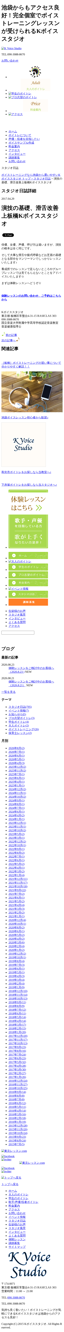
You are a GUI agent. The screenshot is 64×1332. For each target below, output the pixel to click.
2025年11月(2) (17, 770)
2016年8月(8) (17, 1095)
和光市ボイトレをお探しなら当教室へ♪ (26, 472)
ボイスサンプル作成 (21, 142)
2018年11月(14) (18, 994)
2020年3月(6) (17, 942)
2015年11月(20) (18, 1129)
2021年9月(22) (17, 890)
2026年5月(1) (17, 759)
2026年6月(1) (17, 755)
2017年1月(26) (17, 1077)
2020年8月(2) (17, 927)
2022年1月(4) (17, 875)
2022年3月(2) (17, 871)
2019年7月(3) (17, 964)
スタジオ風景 (17, 614)
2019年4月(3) (17, 976)
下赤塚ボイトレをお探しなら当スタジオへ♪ (29, 484)
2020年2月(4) (17, 946)
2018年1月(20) (17, 1032)
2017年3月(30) (17, 1069)
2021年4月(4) (17, 905)
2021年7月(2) (17, 893)
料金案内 (14, 146)
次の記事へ (8, 340)
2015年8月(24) (17, 1140)
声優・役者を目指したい (24, 138)
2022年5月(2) (17, 864)
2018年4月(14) (17, 1020)
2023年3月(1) (17, 837)
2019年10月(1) (17, 957)
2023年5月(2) (17, 834)
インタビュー (17, 153)
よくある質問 (17, 622)
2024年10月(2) (17, 796)
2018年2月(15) (17, 1028)
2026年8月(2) (17, 748)
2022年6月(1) (17, 860)
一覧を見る (8, 691)
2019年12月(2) (17, 953)
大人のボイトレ (18, 1194)
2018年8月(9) (17, 1006)
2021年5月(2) (17, 901)
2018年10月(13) (18, 998)
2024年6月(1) (17, 811)
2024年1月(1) (17, 819)
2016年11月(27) (18, 1084)
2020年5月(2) (17, 935)
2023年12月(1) (17, 822)
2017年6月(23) (17, 1058)
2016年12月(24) (18, 1080)
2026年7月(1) (17, 751)
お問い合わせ (9, 60)
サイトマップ (17, 1246)
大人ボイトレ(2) (19, 725)
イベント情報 (17, 1216)
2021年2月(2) (17, 912)
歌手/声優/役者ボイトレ (23, 1201)
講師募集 (14, 157)
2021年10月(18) (18, 886)
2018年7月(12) (17, 1009)
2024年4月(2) (17, 815)
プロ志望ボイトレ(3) (21, 718)
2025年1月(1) (17, 785)
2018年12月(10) (18, 991)
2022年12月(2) (17, 841)
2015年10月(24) (18, 1133)
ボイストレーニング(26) (24, 729)
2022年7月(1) (17, 856)
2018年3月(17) (17, 1024)
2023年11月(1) (17, 826)
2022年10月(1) (17, 845)
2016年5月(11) (17, 1106)
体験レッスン (17, 1239)
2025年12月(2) (17, 766)
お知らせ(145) (17, 714)
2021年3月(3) (17, 908)
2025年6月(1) (17, 778)
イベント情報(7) (19, 710)
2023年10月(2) (17, 830)
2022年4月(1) (17, 867)
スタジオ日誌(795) (20, 706)
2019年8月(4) (17, 961)
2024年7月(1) (17, 807)
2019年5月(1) (17, 972)
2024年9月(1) (17, 800)
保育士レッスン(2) (20, 733)
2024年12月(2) (17, 789)
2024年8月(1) (17, 804)
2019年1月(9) (17, 987)
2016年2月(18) (17, 1118)
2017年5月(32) (17, 1062)
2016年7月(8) (17, 1099)
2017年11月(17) (18, 1039)
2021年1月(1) (17, 916)
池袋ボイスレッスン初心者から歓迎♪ (24, 417)
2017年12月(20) (18, 1035)
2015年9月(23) (17, 1136)
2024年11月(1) (17, 793)
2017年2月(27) (17, 1073)
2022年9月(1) (17, 849)
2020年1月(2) (17, 949)
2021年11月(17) (18, 882)
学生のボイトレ (18, 1198)
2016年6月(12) (17, 1103)
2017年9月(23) (17, 1047)
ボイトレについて (20, 135)
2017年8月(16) (17, 1050)
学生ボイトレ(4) (19, 721)
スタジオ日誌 (42, 178)
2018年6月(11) (17, 1013)
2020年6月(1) (17, 931)
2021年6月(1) (17, 897)
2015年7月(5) (17, 1144)
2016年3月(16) (17, 1114)
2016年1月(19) (17, 1121)
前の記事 (11, 335)
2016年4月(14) (17, 1110)
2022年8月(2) (17, 852)
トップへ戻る (9, 1184)
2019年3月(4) (17, 979)
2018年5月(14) (17, 1017)
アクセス (14, 150)
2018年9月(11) (17, 1002)
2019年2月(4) (17, 983)
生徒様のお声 (17, 610)
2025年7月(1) (17, 774)
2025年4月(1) (17, 781)
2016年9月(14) (17, 1092)
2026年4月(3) (17, 763)
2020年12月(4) (17, 920)
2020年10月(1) (17, 923)
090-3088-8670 (16, 1297)
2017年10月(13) (18, 1043)
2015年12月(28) (18, 1125)
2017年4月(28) (17, 1065)
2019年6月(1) (17, 968)
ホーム (13, 131)
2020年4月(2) (17, 938)
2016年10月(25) (18, 1088)
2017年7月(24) (17, 1054)
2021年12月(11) (18, 878)
